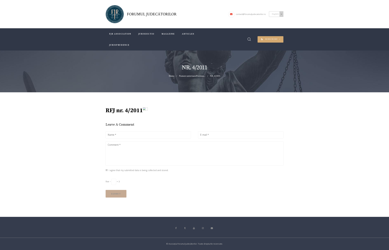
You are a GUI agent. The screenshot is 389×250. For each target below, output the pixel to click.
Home (171, 76)
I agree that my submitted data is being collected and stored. (138, 170)
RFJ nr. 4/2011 (124, 110)
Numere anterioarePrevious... (192, 76)
